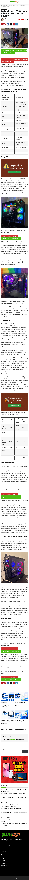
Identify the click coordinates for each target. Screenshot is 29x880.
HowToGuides (4, 856)
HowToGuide (8, 5)
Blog (2, 854)
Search (3, 749)
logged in (12, 739)
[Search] (27, 2)
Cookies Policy (4, 865)
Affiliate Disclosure (5, 869)
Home (2, 5)
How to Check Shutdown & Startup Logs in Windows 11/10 (7, 722)
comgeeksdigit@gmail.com (13, 845)
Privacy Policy (4, 871)
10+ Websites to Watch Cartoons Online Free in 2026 (14, 812)
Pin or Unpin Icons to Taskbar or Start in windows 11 (20, 704)
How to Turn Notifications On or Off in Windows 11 (13, 820)
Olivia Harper (8, 19)
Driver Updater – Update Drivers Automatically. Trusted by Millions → (14, 60)
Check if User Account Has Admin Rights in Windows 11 (14, 823)
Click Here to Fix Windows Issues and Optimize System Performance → (14, 51)
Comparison (4, 858)
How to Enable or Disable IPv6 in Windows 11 (21, 722)
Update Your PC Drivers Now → (11, 238)
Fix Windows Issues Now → (9, 236)
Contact (3, 863)
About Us (3, 867)
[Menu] (1, 2)
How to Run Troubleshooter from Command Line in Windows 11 (6, 704)
